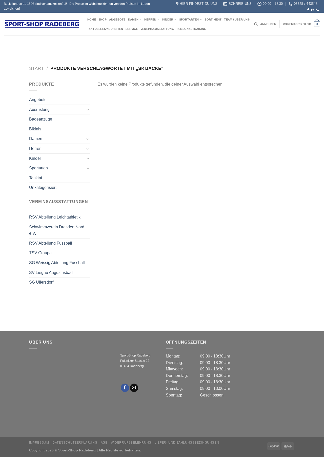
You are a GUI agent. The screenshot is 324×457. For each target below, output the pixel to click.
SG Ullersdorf (41, 282)
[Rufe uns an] (317, 10)
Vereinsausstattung (157, 28)
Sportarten (189, 19)
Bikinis (35, 129)
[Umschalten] (88, 109)
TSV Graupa (40, 253)
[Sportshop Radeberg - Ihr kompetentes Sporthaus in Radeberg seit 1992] (42, 24)
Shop (102, 19)
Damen (133, 19)
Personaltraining (192, 28)
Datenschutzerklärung (74, 442)
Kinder (167, 19)
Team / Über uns (236, 19)
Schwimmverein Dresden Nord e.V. (56, 230)
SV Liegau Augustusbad (51, 272)
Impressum (39, 442)
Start (36, 68)
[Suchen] (255, 24)
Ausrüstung (39, 109)
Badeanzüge (40, 119)
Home (91, 19)
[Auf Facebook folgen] (308, 10)
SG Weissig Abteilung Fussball (57, 263)
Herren (150, 19)
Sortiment (213, 19)
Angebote (117, 19)
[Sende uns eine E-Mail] (312, 10)
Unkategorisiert (42, 187)
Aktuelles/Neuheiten (106, 28)
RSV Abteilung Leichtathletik (54, 217)
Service (132, 28)
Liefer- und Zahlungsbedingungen (187, 442)
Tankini (35, 178)
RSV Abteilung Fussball (50, 243)
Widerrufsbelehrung (131, 442)
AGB (104, 442)
